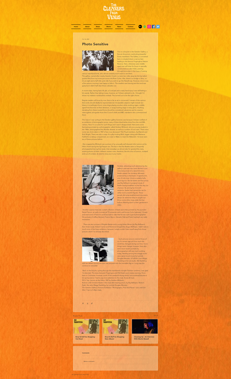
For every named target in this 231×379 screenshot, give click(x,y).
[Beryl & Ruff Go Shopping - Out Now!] (86, 326)
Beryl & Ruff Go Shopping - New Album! (115, 338)
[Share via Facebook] (83, 303)
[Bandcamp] (140, 26)
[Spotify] (144, 26)
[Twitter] (158, 26)
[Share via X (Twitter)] (87, 303)
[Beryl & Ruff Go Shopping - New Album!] (115, 326)
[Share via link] (92, 303)
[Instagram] (149, 26)
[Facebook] (153, 26)
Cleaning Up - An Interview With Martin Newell (144, 338)
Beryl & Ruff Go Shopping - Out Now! (86, 338)
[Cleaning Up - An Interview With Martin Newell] (145, 326)
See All (156, 315)
